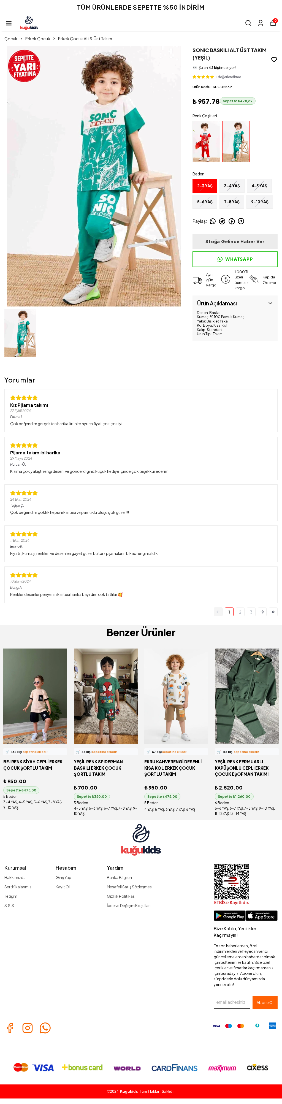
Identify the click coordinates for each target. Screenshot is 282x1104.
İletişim (10, 896)
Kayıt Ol (63, 886)
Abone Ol (265, 1002)
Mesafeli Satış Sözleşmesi (130, 886)
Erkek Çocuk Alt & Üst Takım (85, 38)
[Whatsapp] (45, 1028)
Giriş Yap (63, 877)
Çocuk (10, 38)
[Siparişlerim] (260, 23)
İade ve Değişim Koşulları (129, 905)
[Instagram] (27, 1028)
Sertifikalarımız (17, 886)
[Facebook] (9, 1028)
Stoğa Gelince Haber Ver (234, 241)
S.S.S (9, 905)
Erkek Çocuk (37, 38)
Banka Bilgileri (119, 877)
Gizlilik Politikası (121, 896)
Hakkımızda (15, 877)
